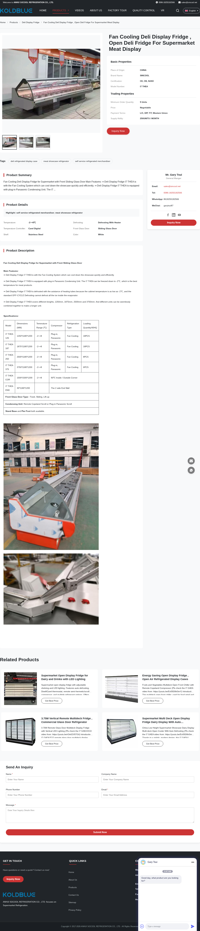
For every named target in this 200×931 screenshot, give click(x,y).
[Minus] (192, 862)
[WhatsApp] (191, 470)
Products (60, 10)
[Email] (191, 460)
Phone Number (13, 789)
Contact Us (74, 895)
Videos (79, 10)
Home (43, 10)
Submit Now (100, 832)
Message (11, 805)
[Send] (192, 926)
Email (104, 789)
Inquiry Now (173, 222)
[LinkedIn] (173, 215)
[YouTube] (179, 215)
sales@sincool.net (189, 2)
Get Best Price (51, 701)
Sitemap (72, 902)
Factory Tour (117, 10)
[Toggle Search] (177, 10)
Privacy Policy (75, 910)
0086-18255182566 (173, 193)
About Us (96, 10)
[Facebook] (168, 215)
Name (9, 774)
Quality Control (144, 10)
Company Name (109, 774)
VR (162, 10)
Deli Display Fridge (30, 22)
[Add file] (142, 926)
